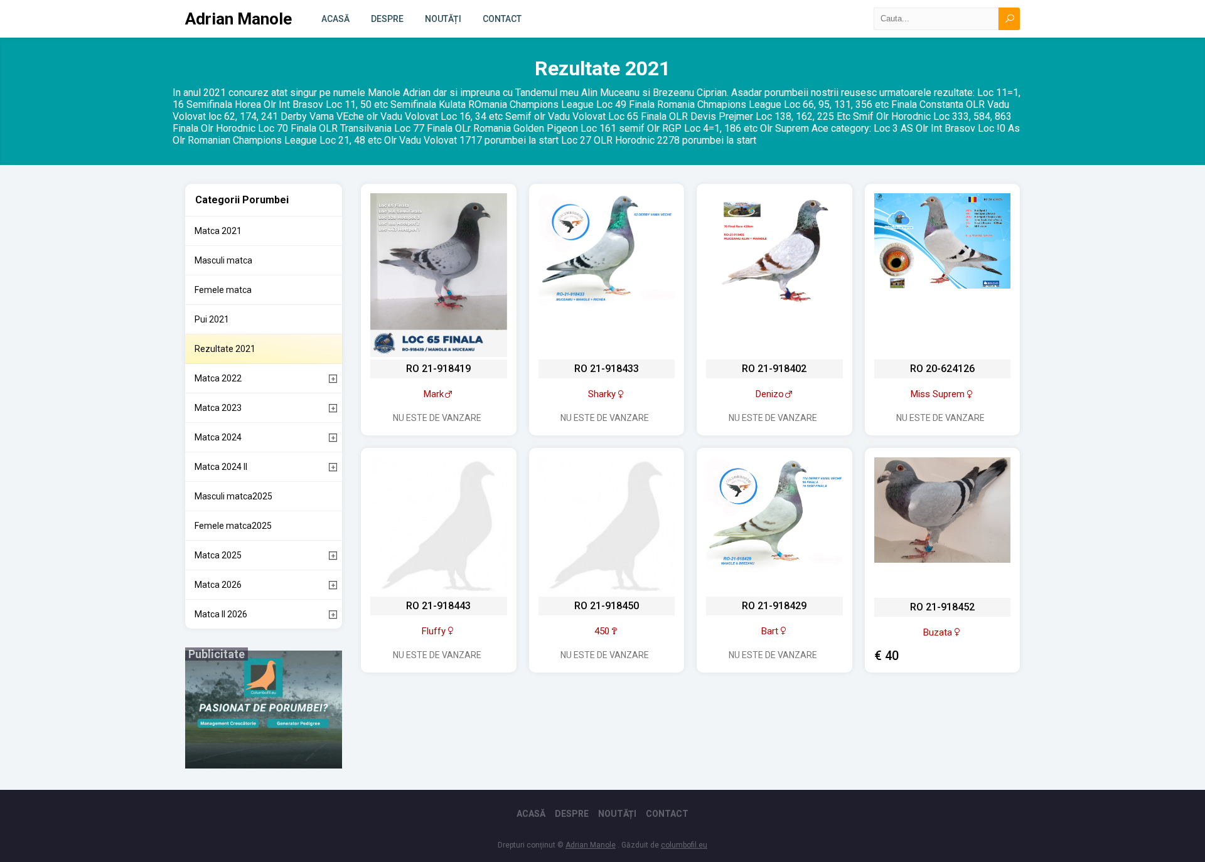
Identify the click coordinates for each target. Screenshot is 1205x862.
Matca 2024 (218, 437)
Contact (502, 19)
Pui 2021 (212, 319)
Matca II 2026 (221, 614)
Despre (387, 19)
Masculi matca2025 (233, 496)
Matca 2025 (218, 555)
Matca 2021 (218, 231)
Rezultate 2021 (225, 349)
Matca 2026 (218, 585)
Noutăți (443, 19)
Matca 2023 (218, 408)
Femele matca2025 (233, 526)
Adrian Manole (238, 18)
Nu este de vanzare (437, 418)
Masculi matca (223, 260)
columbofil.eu (684, 845)
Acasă (335, 19)
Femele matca (223, 290)
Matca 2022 (218, 378)
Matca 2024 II (221, 467)
